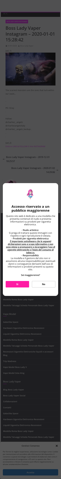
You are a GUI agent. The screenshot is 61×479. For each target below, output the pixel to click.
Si (17, 284)
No (43, 284)
